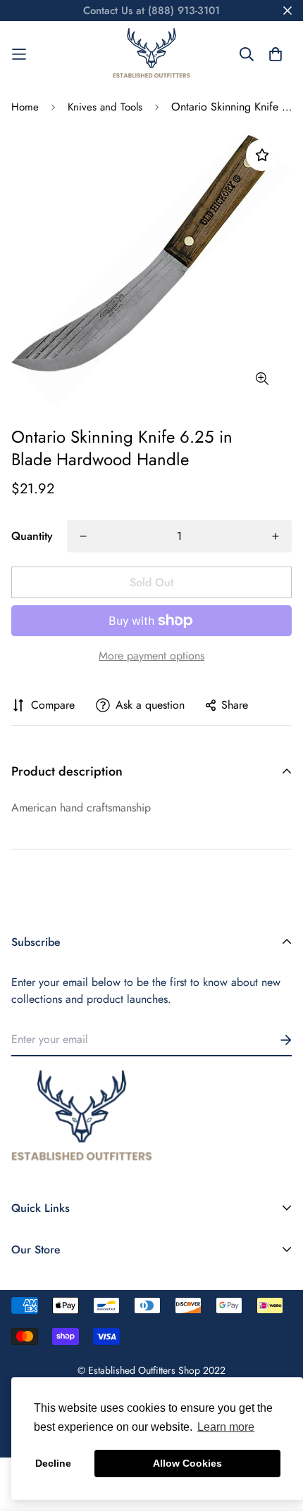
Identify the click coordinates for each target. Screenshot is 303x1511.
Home (25, 107)
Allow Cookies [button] (187, 1463)
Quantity (32, 536)
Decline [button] (53, 1463)
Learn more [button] (225, 1427)
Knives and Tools (105, 107)
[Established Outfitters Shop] (151, 54)
